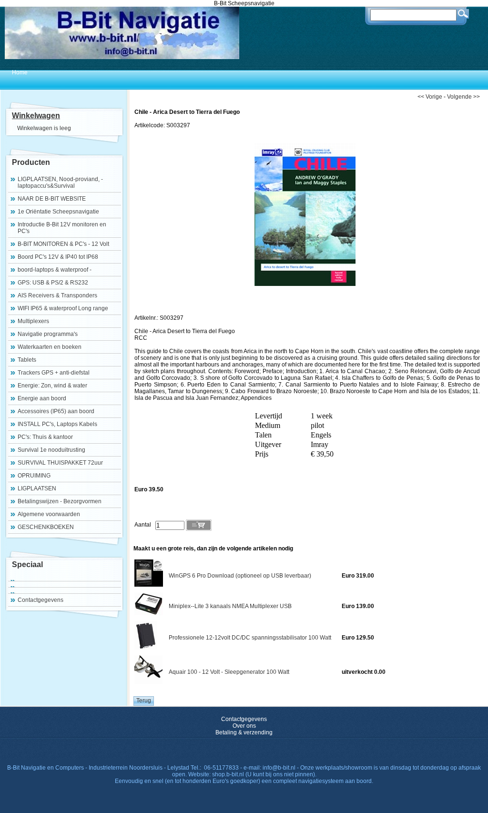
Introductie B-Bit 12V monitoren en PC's (62, 227)
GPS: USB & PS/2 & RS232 (53, 282)
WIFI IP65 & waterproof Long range (63, 308)
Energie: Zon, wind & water (52, 385)
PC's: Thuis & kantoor (45, 437)
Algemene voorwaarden (49, 514)
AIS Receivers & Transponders (57, 295)
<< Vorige (429, 96)
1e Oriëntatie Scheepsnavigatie (58, 211)
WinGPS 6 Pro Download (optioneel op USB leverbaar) (240, 575)
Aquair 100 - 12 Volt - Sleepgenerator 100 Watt (229, 672)
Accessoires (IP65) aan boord (56, 411)
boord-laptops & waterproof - (55, 269)
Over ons (244, 725)
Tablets (27, 359)
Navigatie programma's (48, 334)
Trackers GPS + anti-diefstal (54, 372)
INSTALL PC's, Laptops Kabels (57, 424)
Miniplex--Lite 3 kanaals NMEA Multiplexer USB (230, 606)
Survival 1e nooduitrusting (51, 450)
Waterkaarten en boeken (49, 347)
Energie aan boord (42, 398)
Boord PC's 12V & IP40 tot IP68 (58, 257)
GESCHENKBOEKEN (46, 527)
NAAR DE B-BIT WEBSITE (52, 198)
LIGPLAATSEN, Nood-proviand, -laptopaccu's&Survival (60, 182)
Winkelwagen (36, 116)
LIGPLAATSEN (37, 488)
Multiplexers (33, 321)
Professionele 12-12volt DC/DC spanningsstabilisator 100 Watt (250, 637)
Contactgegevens (40, 600)
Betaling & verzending (244, 732)
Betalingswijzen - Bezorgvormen (60, 501)
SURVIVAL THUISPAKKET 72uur (60, 462)
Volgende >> (463, 96)
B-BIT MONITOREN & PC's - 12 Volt (63, 244)
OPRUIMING (34, 475)
